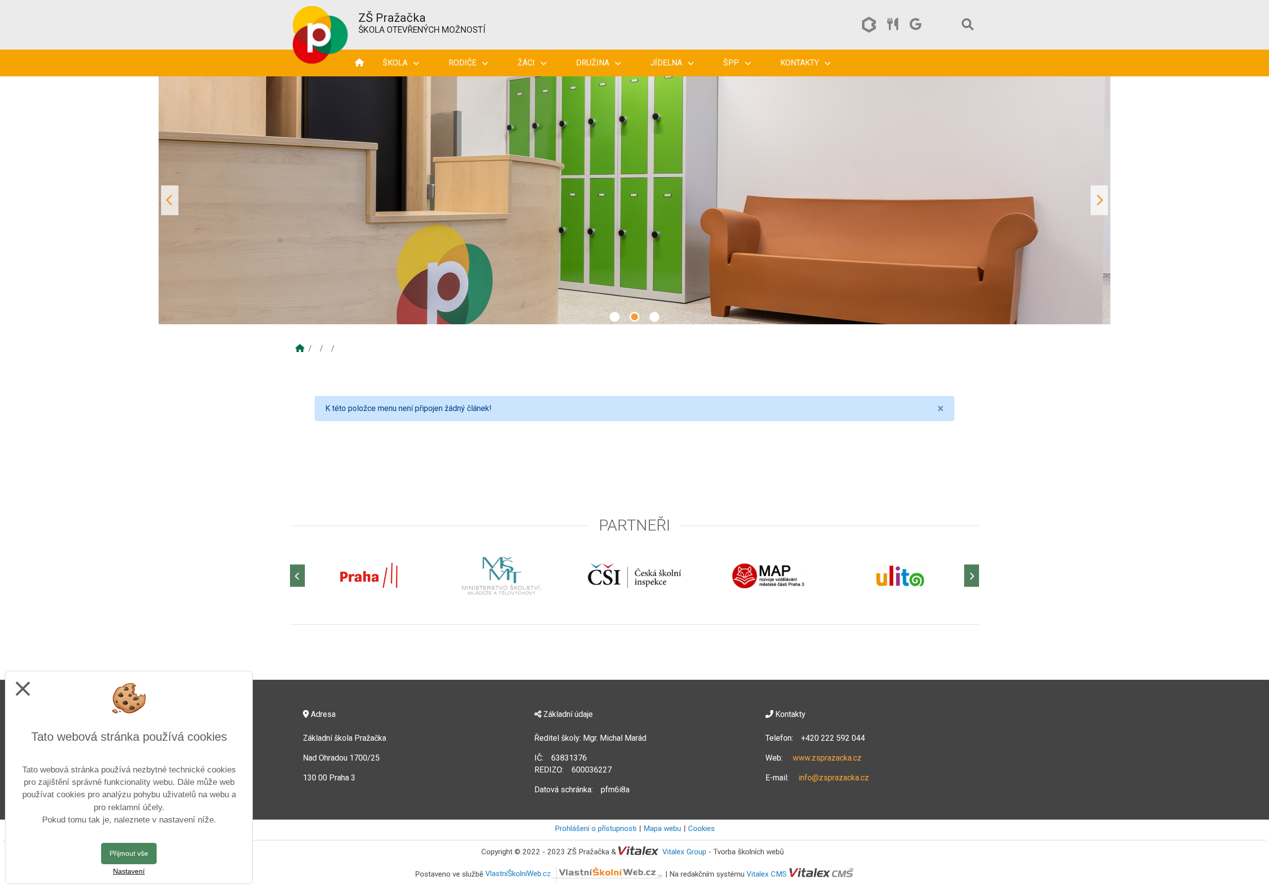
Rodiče (463, 62)
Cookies (701, 828)
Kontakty (800, 62)
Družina (593, 62)
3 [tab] (654, 317)
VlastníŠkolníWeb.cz (518, 873)
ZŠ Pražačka (392, 18)
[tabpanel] (634, 200)
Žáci (527, 62)
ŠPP (732, 62)
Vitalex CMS (767, 873)
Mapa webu (662, 828)
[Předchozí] (297, 576)
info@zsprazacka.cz (834, 777)
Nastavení (129, 871)
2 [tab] (634, 317)
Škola (396, 62)
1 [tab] (615, 317)
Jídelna (667, 62)
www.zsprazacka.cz (827, 758)
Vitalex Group (684, 851)
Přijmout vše (129, 853)
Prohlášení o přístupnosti (595, 828)
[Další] (971, 576)
